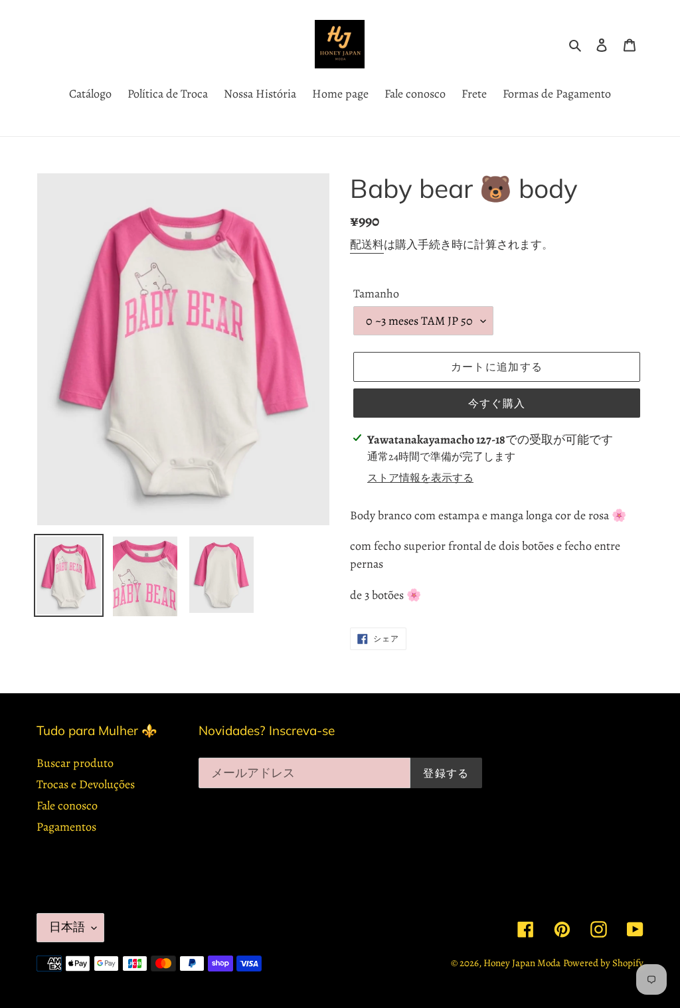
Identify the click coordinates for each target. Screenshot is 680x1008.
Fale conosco (67, 805)
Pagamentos (66, 827)
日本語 (67, 927)
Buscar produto (75, 763)
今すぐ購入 (496, 403)
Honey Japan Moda (521, 962)
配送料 (367, 244)
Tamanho (376, 293)
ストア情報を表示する (420, 478)
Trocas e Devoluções (86, 784)
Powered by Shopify (603, 962)
